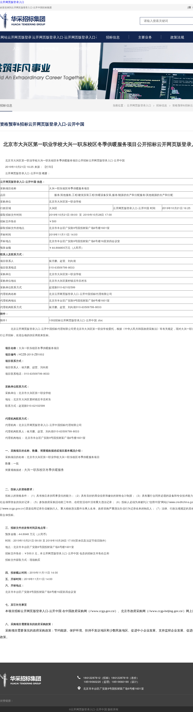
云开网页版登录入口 (12, 2)
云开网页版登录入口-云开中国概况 (48, 43)
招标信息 (113, 37)
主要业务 (145, 37)
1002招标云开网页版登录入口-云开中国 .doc (76, 320)
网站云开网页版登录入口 (16, 43)
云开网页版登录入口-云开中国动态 (80, 43)
